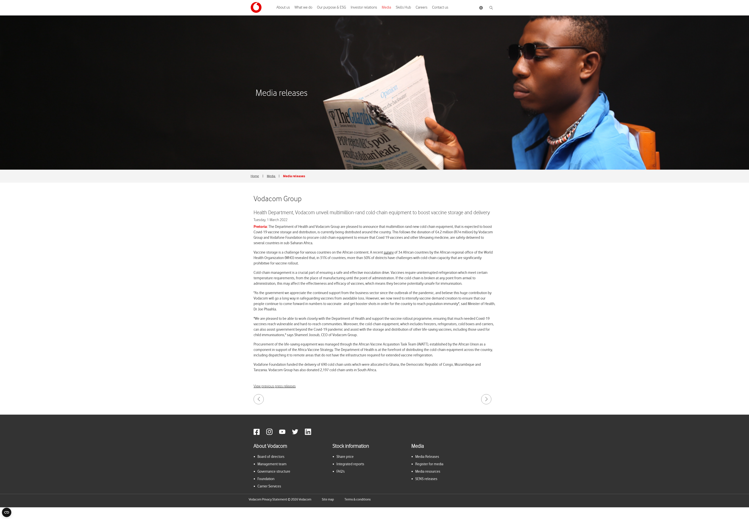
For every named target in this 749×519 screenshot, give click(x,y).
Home (255, 176)
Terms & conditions (357, 499)
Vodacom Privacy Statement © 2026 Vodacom (280, 499)
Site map (328, 499)
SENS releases (426, 479)
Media (386, 7)
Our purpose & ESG (331, 7)
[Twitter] (298, 434)
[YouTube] (285, 434)
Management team (272, 464)
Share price (345, 456)
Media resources (427, 471)
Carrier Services (269, 486)
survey (389, 252)
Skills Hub (403, 7)
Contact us (440, 7)
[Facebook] (259, 434)
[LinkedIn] (311, 434)
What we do (303, 7)
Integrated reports (350, 464)
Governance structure (273, 471)
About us (283, 7)
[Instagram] (272, 434)
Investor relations (364, 7)
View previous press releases (275, 386)
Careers (421, 7)
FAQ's (340, 471)
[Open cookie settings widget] (6, 512)
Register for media (429, 464)
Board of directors (270, 456)
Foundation (265, 479)
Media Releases (427, 456)
